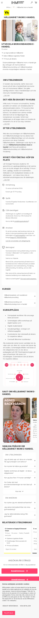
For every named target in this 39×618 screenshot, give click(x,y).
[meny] (2, 2)
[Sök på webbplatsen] (32, 2)
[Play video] (9, 438)
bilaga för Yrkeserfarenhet (18, 237)
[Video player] (16, 420)
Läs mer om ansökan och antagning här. (18, 241)
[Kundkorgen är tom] (36, 2)
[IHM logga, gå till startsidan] (17, 2)
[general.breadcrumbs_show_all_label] (14, 7)
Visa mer (18, 491)
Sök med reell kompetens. (28, 278)
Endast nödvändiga (10, 606)
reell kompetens (20, 235)
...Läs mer (6, 95)
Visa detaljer (25, 606)
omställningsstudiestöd (21, 221)
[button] (19, 296)
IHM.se (8, 7)
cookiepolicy (12, 600)
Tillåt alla (8, 613)
